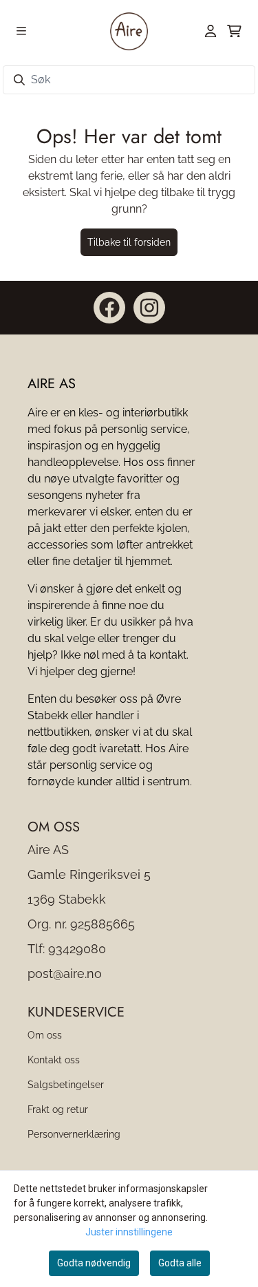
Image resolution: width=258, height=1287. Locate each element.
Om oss (45, 1035)
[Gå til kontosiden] (211, 31)
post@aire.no (65, 973)
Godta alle (180, 1262)
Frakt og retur (58, 1109)
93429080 (77, 949)
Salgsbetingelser (66, 1084)
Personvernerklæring (74, 1134)
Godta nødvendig (94, 1262)
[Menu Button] (21, 31)
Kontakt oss (54, 1059)
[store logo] (129, 31)
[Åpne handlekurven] (234, 31)
